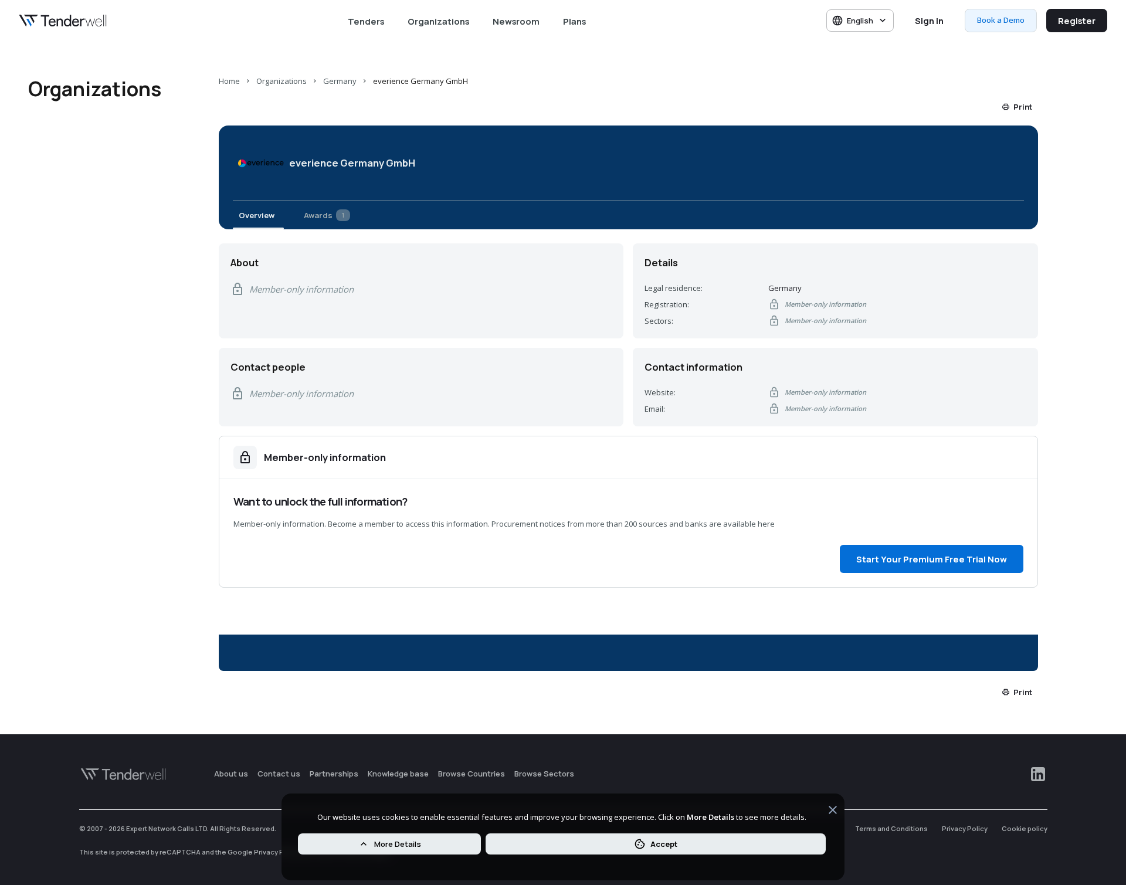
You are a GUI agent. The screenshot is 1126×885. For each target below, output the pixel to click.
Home (229, 81)
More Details (397, 844)
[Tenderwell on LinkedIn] (1038, 774)
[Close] (833, 811)
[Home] (63, 20)
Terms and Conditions (891, 828)
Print (1022, 106)
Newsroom (516, 21)
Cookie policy (1024, 828)
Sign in (929, 20)
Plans (574, 21)
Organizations (438, 21)
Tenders (366, 21)
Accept (663, 844)
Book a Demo (1001, 20)
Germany (340, 81)
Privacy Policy (965, 828)
